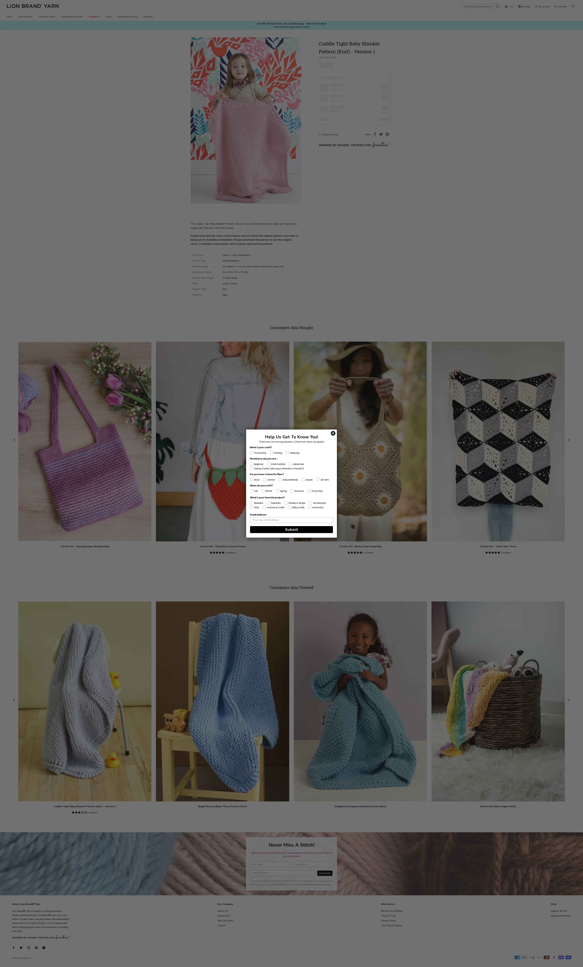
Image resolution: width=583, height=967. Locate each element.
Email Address (258, 514)
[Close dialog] (333, 433)
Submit (291, 529)
